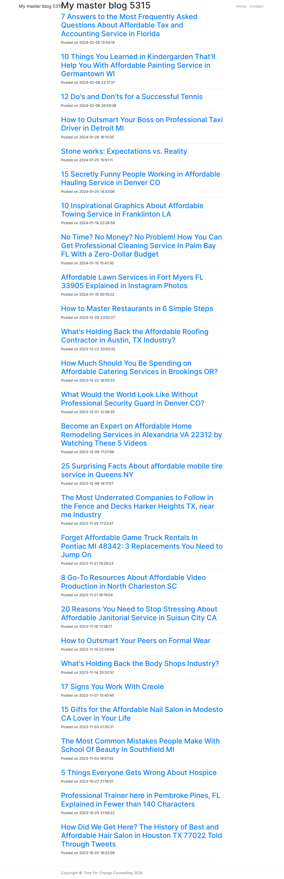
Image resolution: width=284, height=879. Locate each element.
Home (241, 6)
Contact (256, 6)
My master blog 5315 (41, 6)
